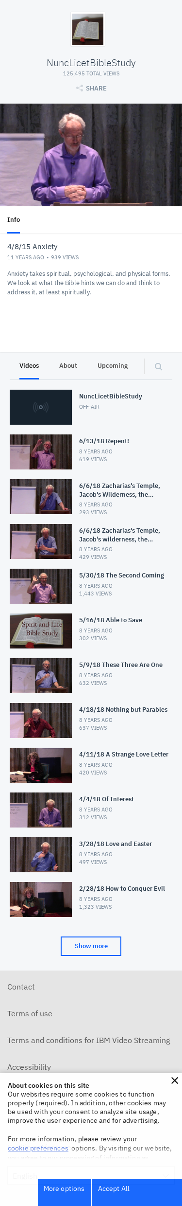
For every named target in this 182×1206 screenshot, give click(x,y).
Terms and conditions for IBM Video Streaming (88, 1040)
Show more (91, 946)
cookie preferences (38, 1148)
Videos (29, 365)
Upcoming (113, 365)
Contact (21, 986)
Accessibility (29, 1067)
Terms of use (29, 1013)
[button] (174, 1080)
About (68, 365)
